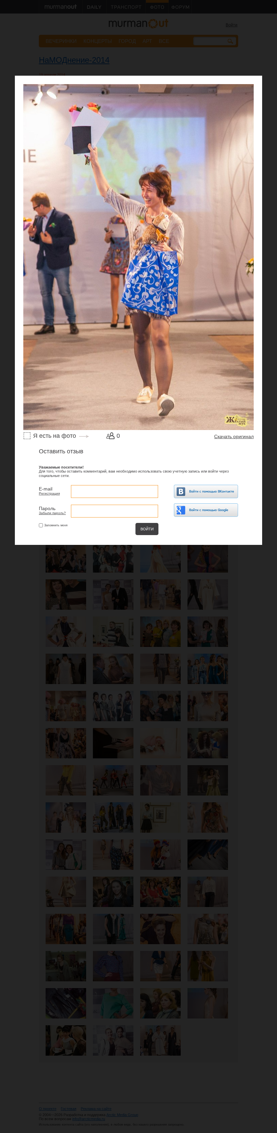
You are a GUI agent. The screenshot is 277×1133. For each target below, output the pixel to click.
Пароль (47, 508)
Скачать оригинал (234, 436)
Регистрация (49, 493)
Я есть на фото (54, 435)
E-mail (45, 489)
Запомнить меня (56, 525)
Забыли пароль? (52, 513)
